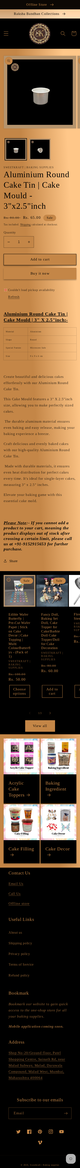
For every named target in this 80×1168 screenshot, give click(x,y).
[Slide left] (30, 713)
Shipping (25, 224)
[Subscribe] (65, 1113)
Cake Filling (21, 848)
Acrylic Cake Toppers (17, 789)
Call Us (15, 894)
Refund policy (19, 975)
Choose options (19, 691)
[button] (6, 33)
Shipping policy (20, 943)
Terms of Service (21, 964)
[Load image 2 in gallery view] (40, 149)
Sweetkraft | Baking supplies (44, 1165)
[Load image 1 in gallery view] (16, 149)
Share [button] (13, 561)
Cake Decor (57, 848)
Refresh (14, 297)
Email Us (16, 884)
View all (40, 726)
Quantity (10, 232)
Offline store (19, 904)
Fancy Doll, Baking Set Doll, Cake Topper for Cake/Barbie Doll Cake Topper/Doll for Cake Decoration (50, 631)
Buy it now (40, 273)
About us (15, 932)
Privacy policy (19, 954)
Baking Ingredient (55, 786)
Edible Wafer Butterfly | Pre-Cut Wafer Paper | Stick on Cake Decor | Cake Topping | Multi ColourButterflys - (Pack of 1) (20, 635)
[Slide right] (50, 713)
